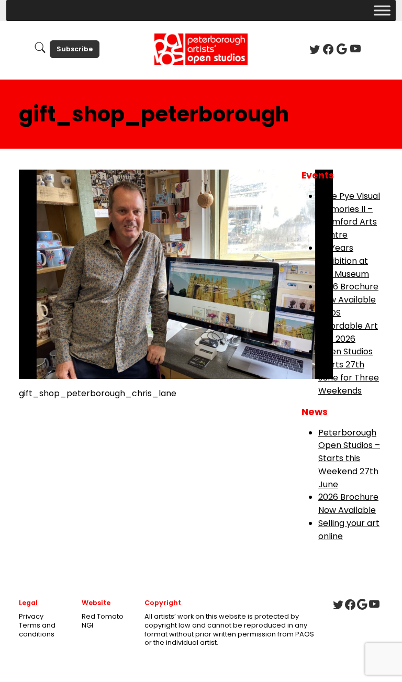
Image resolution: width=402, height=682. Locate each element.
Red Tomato (103, 616)
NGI (87, 625)
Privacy (31, 616)
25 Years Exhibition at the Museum (343, 261)
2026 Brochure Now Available (348, 293)
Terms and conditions (37, 630)
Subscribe (75, 48)
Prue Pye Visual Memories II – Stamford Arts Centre (349, 215)
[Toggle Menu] (382, 10)
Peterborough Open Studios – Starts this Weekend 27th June (349, 458)
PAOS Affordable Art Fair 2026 (348, 326)
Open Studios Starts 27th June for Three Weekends (348, 370)
